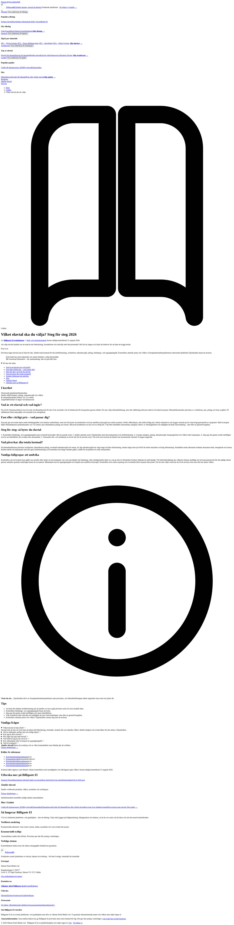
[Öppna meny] (2, 10)
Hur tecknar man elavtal (117, 807)
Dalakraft (29, 31)
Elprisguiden (36, 68)
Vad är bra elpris (56, 780)
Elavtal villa (45, 55)
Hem (8, 88)
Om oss (4, 84)
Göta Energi (5, 31)
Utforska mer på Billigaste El (17, 383)
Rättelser (34, 886)
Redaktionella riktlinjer (19, 905)
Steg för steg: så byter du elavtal (18, 372)
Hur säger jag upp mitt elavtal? (15, 736)
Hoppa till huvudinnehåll (10, 2)
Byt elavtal (27, 68)
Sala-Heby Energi (34, 22)
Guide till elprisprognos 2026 (12, 68)
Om (70, 923)
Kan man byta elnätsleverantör (96, 807)
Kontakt (28, 886)
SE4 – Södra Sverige (61, 43)
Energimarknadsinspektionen (17, 757)
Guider (3, 58)
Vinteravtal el (55, 55)
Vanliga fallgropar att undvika (17, 376)
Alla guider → (132, 807)
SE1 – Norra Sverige (9, 43)
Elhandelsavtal (6, 77)
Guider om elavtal (35, 780)
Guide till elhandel (19, 77)
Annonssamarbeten (35, 905)
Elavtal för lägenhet (22, 55)
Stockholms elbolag (19, 22)
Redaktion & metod (14, 876)
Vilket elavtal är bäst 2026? (14, 728)
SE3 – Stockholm (46, 43)
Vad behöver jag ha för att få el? (16, 739)
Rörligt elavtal (35, 55)
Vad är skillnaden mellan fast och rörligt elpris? (22, 732)
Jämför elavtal (6, 81)
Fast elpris (46, 780)
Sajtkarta (30, 895)
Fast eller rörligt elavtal (35, 77)
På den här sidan (9, 363)
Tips (7, 378)
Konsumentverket (13, 759)
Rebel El (44, 22)
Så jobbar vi (64, 7)
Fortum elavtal (6, 22)
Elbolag (4, 12)
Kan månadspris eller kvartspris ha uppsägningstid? (23, 741)
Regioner (4, 79)
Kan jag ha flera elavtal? (13, 734)
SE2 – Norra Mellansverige (28, 43)
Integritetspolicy (49, 905)
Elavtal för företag (8, 55)
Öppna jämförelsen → (9, 747)
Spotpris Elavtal (66, 55)
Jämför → (73, 7)
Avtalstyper (5, 46)
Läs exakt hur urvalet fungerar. (114, 919)
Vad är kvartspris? (11, 743)
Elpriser (4, 33)
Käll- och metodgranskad (36, 340)
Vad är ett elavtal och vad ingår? (18, 367)
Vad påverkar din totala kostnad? (18, 374)
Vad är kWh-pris (78, 780)
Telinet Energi (20, 31)
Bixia (12, 31)
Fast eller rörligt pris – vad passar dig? (20, 370)
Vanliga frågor (11, 380)
